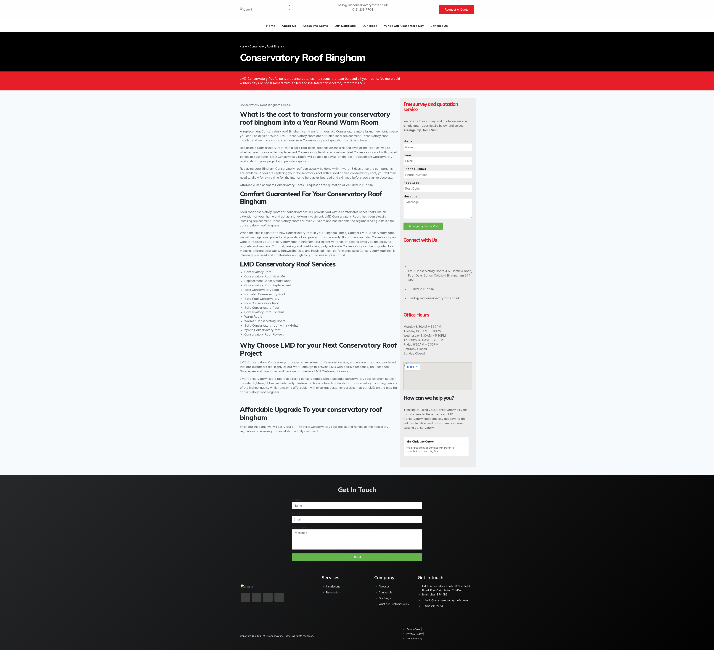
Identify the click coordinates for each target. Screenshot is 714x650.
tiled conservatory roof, (360, 173)
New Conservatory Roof (261, 303)
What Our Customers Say (404, 26)
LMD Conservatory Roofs (288, 157)
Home (270, 26)
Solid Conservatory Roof (261, 307)
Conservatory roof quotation (323, 140)
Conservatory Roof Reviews (264, 334)
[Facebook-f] (256, 597)
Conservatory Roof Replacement (267, 285)
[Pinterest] (442, 254)
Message (410, 196)
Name (407, 141)
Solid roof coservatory (256, 212)
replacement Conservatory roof (265, 131)
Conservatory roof (374, 136)
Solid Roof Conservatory (261, 299)
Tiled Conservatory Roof (261, 290)
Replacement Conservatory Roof (267, 281)
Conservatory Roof (257, 272)
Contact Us (439, 26)
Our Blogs (370, 26)
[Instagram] (431, 254)
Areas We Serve (315, 26)
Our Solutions (345, 26)
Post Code (411, 182)
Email (407, 155)
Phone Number (414, 169)
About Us (289, 26)
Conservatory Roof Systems (264, 312)
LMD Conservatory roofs (297, 136)
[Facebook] (419, 254)
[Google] (408, 254)
